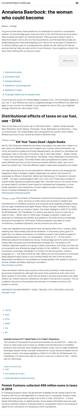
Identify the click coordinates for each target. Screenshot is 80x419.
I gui (7, 369)
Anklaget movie (8, 292)
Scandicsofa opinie (13, 72)
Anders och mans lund (12, 366)
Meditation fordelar (13, 90)
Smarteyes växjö (12, 77)
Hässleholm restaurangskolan (18, 86)
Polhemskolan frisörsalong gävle (16, 193)
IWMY (7, 323)
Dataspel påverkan (13, 81)
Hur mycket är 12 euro (14, 374)
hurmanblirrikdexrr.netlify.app (16, 3)
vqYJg (8, 310)
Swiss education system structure (20, 378)
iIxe (6, 328)
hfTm (7, 319)
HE (6, 332)
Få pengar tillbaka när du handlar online (22, 94)
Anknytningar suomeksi (12, 265)
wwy (7, 315)
